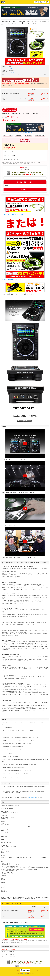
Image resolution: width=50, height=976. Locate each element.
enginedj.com (32, 797)
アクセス (14, 970)
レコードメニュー (36, 2)
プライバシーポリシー (36, 970)
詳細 (5, 85)
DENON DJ (10, 68)
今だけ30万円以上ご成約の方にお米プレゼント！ (25, 132)
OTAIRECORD (24, 973)
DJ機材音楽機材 (41, 2)
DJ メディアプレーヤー (12, 72)
